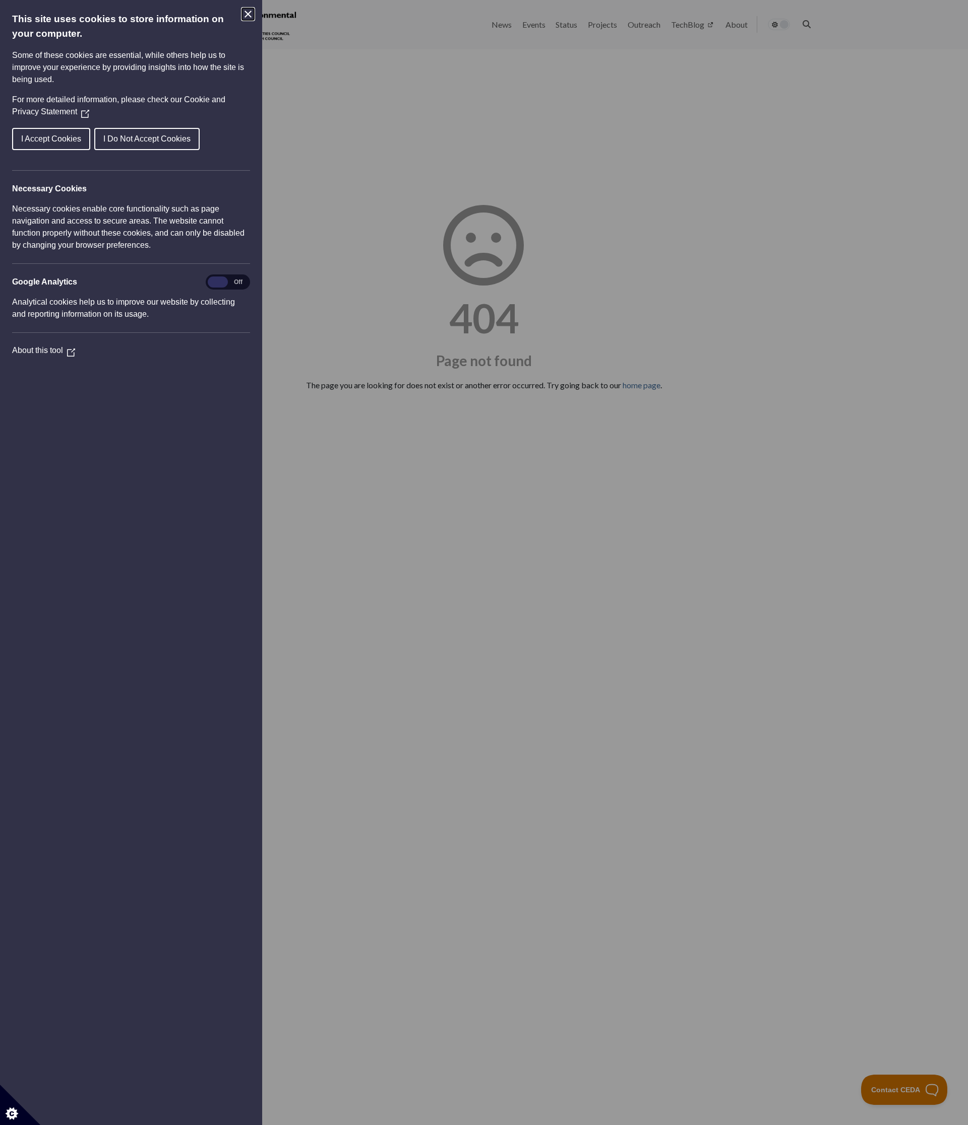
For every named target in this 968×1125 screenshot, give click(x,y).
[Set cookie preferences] (20, 1105)
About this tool (43, 350)
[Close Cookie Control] (248, 14)
